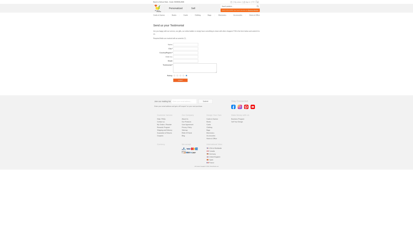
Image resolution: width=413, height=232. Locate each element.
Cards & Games (212, 119)
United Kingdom (214, 157)
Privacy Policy (187, 127)
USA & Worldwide (215, 148)
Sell (193, 8)
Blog (183, 136)
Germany (212, 154)
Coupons (160, 136)
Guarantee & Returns (164, 133)
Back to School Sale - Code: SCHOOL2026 (168, 2)
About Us (185, 119)
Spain (211, 160)
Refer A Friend (187, 133)
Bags (208, 130)
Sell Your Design (237, 122)
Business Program (237, 119)
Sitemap (185, 130)
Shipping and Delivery (164, 130)
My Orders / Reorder (164, 124)
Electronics (210, 133)
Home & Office (211, 138)
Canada (212, 151)
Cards (208, 124)
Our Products (186, 122)
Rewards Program (163, 127)
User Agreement (187, 124)
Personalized (176, 8)
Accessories (210, 136)
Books (208, 122)
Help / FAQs (161, 119)
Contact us (161, 122)
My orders (237, 2)
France (211, 163)
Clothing (209, 127)
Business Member (253, 10)
